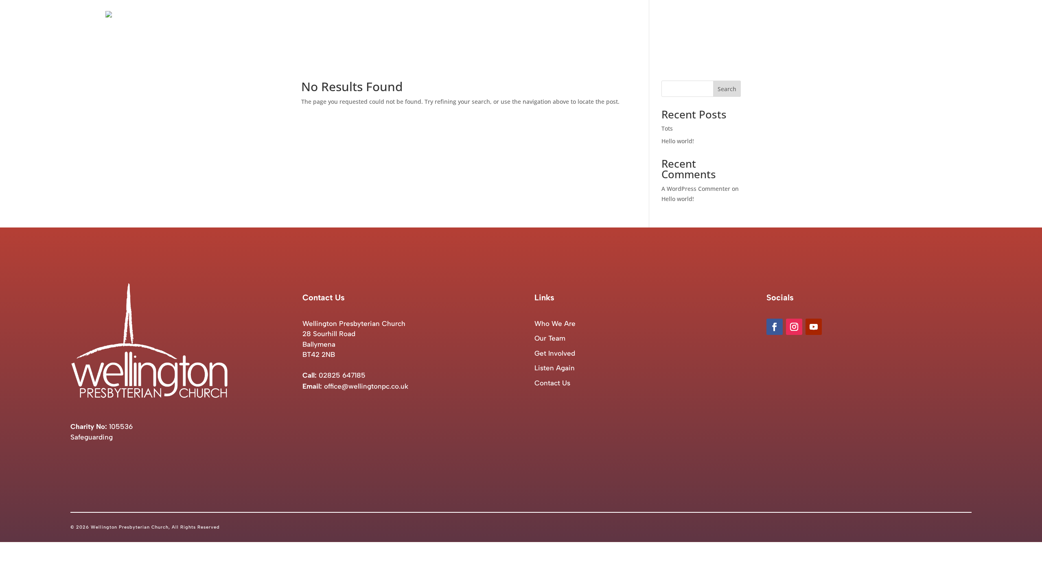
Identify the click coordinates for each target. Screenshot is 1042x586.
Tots (667, 128)
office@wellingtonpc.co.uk (366, 386)
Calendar (839, 29)
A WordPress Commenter (695, 188)
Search (727, 89)
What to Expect (790, 29)
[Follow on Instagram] (794, 327)
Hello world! (677, 141)
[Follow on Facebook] (774, 327)
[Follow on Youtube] (814, 327)
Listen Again (882, 29)
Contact (924, 29)
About (738, 29)
